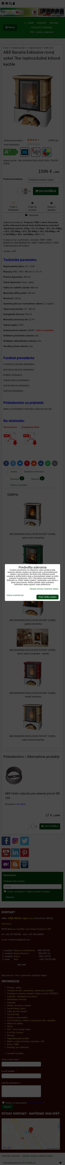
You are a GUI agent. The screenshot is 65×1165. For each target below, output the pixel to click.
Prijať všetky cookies (47, 597)
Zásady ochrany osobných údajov (44, 589)
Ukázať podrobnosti (15, 595)
